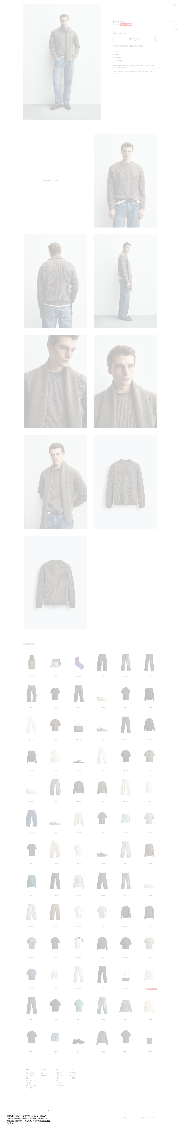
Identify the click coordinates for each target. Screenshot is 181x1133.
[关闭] (48, 1110)
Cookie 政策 (45, 1121)
